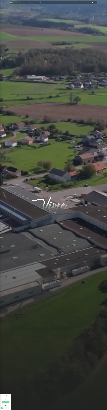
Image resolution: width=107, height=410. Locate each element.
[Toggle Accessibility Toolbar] (2, 408)
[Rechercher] (96, 2)
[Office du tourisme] (94, 2)
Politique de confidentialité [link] (5, 407)
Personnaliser (6, 405)
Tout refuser (5, 403)
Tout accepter (6, 401)
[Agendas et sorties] (92, 2)
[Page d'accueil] (11, 2)
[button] (43, 2)
